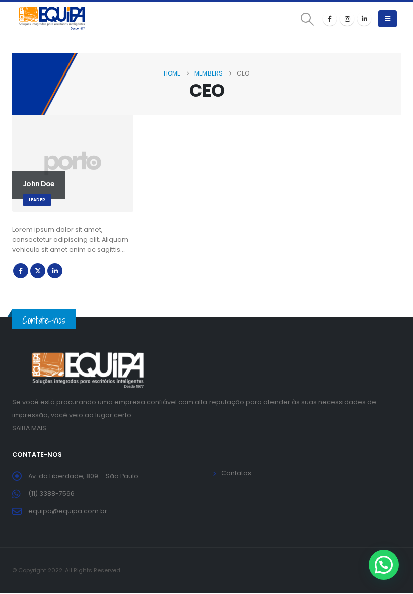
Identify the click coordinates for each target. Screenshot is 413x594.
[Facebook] (330, 19)
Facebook (20, 270)
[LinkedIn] (364, 19)
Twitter (37, 270)
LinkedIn (54, 270)
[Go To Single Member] (72, 163)
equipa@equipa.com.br (67, 511)
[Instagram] (347, 19)
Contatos (236, 473)
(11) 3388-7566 (51, 493)
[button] (307, 19)
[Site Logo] (52, 19)
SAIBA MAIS (29, 428)
